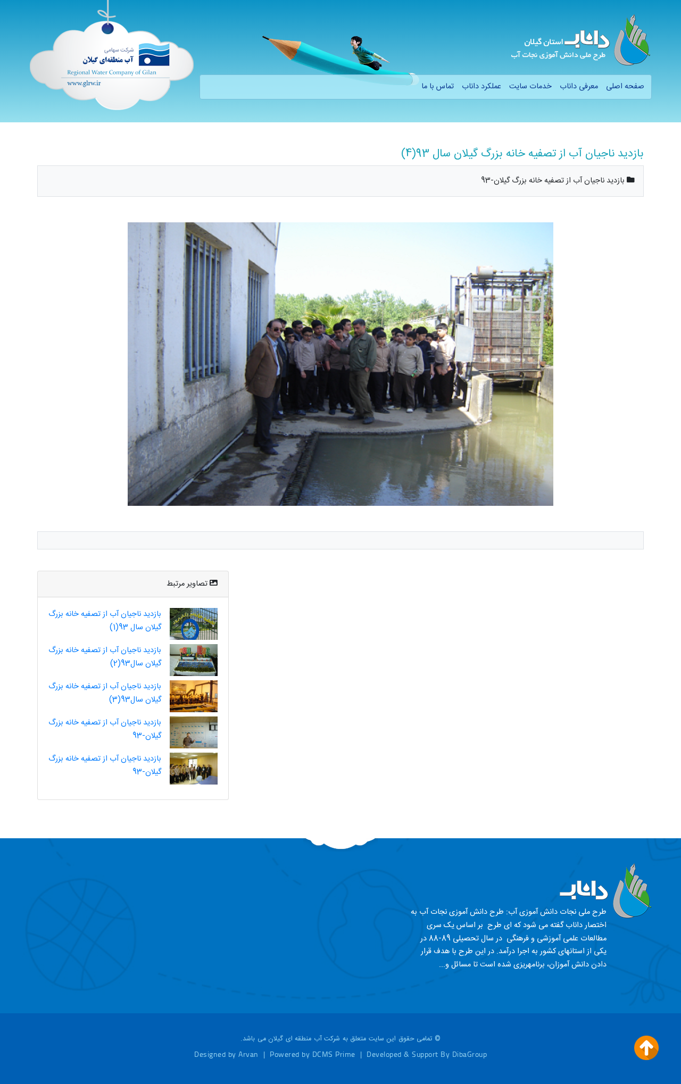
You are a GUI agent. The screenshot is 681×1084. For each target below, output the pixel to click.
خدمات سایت (530, 86)
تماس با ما (437, 86)
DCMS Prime (333, 1054)
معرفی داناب (579, 86)
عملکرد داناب (481, 86)
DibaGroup (469, 1054)
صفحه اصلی (625, 86)
